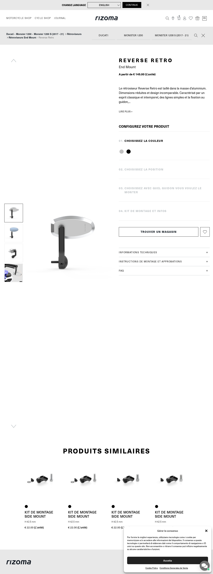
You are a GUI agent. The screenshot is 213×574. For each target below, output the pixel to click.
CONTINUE (132, 5)
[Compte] (184, 18)
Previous (13, 60)
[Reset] (203, 36)
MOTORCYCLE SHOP (18, 18)
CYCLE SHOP (43, 18)
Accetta (167, 560)
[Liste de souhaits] (191, 18)
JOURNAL (60, 18)
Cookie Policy (151, 568)
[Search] (196, 36)
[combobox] (103, 36)
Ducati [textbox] (103, 35)
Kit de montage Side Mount (39, 514)
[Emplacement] (173, 18)
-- (35, 34)
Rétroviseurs (74, 34)
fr (204, 18)
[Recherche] (167, 18)
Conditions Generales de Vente (174, 568)
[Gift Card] (198, 18)
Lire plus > (125, 111)
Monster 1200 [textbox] (133, 35)
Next (13, 426)
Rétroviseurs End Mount (22, 37)
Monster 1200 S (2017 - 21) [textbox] (172, 35)
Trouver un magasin (159, 232)
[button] (206, 530)
